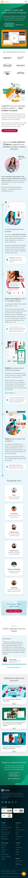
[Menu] (26, 2)
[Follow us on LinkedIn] (9, 802)
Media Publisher (9, 393)
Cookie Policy (20, 873)
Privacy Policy (7, 871)
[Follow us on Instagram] (2, 802)
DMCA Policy (13, 871)
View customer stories (13, 667)
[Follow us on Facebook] (16, 802)
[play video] (14, 38)
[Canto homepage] (5, 2)
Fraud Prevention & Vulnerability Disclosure (9, 873)
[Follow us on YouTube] (6, 802)
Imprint (2, 871)
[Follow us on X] (12, 802)
